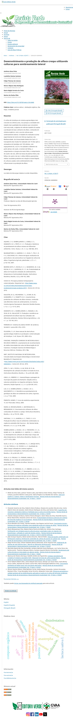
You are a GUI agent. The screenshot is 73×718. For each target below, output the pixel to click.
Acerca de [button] (7, 38)
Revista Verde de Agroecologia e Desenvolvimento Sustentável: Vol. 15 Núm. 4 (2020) (35, 575)
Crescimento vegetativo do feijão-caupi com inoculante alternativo (38, 564)
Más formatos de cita (52, 164)
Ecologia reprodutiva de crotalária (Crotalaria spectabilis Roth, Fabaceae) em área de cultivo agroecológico (35, 557)
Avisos (6, 36)
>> (18, 579)
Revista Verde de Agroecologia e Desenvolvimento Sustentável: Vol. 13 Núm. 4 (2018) (35, 566)
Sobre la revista (12, 40)
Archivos (6, 34)
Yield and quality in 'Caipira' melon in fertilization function (36, 495)
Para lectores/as (8, 672)
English (6, 602)
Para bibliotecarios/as (10, 678)
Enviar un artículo (10, 591)
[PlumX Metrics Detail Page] (55, 201)
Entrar (68, 9)
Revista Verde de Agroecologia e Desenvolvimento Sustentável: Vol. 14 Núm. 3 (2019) (35, 545)
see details (54, 212)
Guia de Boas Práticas (14, 50)
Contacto (10, 48)
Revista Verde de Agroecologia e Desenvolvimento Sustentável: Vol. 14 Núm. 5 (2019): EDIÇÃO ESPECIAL (35, 534)
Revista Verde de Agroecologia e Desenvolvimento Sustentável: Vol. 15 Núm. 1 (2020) (38, 526)
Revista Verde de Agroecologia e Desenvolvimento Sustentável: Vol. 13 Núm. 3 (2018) (37, 513)
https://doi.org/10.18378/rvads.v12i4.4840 (20, 102)
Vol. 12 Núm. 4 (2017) (22, 55)
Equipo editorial (13, 44)
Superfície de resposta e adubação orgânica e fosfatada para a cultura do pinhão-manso (37, 511)
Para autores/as (8, 675)
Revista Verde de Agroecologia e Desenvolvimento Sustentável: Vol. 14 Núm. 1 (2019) (34, 497)
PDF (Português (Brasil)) (54, 113)
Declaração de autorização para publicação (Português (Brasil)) (56, 122)
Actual (6, 33)
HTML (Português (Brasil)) (54, 110)
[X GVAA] (45, 716)
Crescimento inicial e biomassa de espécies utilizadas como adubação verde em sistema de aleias (37, 524)
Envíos (10, 42)
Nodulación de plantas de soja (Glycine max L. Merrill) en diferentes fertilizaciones (37, 543)
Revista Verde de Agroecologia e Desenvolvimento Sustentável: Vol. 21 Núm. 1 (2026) (37, 540)
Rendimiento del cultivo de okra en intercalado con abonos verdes (38, 551)
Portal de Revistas (9, 31)
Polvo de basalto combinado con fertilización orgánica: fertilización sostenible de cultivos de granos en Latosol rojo (38, 538)
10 (15, 579)
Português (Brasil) (9, 608)
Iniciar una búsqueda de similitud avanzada (28, 583)
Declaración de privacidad (16, 46)
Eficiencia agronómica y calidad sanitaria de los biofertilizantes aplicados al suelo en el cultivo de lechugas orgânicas (38, 572)
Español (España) (9, 605)
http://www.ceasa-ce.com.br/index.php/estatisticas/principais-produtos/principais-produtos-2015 (20, 285)
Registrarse (69, 7)
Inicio (5, 55)
